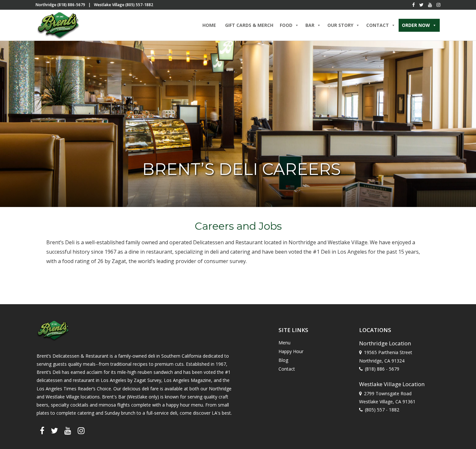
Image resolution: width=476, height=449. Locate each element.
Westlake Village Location (392, 384)
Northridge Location (385, 343)
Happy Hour (290, 351)
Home (209, 25)
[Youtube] (430, 5)
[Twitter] (421, 5)
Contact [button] (377, 25)
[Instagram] (438, 5)
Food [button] (286, 25)
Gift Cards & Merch (249, 25)
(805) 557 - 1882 (382, 410)
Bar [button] (309, 25)
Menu (284, 343)
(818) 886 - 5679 (382, 369)
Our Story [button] (340, 25)
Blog (283, 360)
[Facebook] (413, 5)
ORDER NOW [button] (416, 25)
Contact (286, 369)
